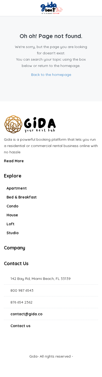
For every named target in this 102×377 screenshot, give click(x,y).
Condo (12, 206)
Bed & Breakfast (22, 197)
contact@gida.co (26, 314)
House (12, 215)
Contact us (20, 325)
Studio (13, 233)
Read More (14, 161)
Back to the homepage (51, 74)
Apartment (17, 188)
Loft (10, 224)
